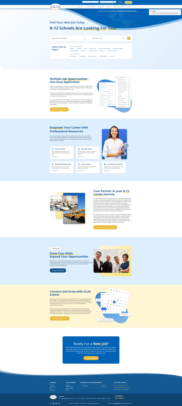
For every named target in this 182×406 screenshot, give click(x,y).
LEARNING (101, 6)
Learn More (54, 156)
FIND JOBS (80, 6)
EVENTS (108, 6)
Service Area (52, 386)
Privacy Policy (83, 403)
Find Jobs (68, 385)
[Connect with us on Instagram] (53, 403)
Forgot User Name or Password (106, 3)
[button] (128, 38)
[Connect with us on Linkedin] (59, 403)
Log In (120, 2)
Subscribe (104, 386)
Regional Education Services (120, 387)
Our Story (52, 385)
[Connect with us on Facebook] (50, 403)
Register (128, 2)
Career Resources (70, 388)
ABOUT (129, 6)
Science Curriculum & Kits (120, 385)
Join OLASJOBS (119, 398)
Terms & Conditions (74, 403)
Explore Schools (69, 386)
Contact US (52, 390)
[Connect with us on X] (56, 403)
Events (67, 390)
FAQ (51, 388)
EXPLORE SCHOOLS (90, 6)
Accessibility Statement (92, 403)
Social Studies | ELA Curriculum (121, 389)
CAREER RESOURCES (118, 6)
